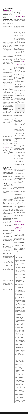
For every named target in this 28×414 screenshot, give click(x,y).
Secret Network (7, 13)
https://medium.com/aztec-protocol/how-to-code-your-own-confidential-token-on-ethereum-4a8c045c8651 (19, 230)
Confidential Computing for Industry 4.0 (8, 168)
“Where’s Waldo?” (18, 64)
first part (5, 10)
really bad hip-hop (21, 16)
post (3, 65)
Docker (7, 56)
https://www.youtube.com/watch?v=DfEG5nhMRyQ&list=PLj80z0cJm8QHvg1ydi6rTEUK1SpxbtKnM (19, 223)
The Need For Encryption (19, 234)
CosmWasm (11, 248)
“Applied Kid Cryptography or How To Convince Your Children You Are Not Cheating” (19, 62)
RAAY (21, 216)
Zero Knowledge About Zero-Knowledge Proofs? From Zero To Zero (19, 10)
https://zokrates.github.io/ (18, 228)
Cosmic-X (10, 10)
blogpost (19, 87)
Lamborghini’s (16, 15)
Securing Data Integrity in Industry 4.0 (8, 9)
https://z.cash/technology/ (18, 221)
